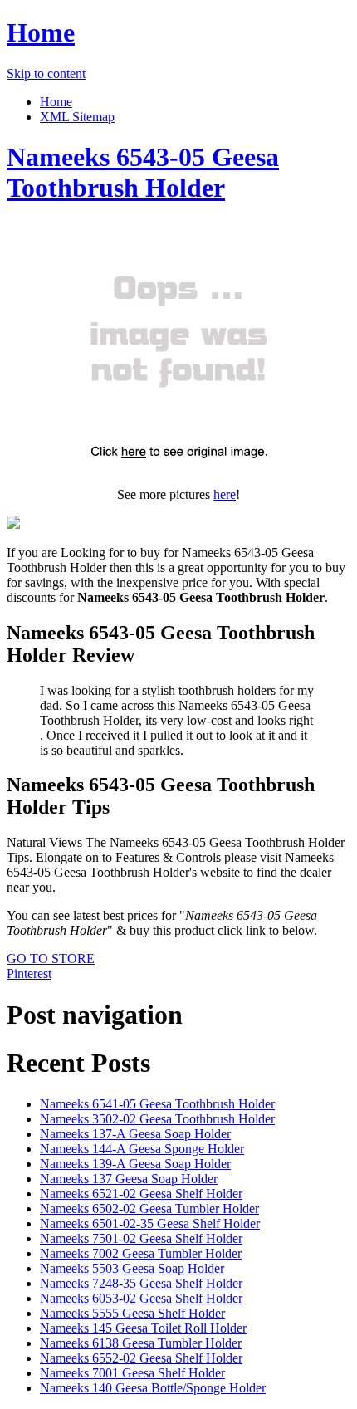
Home (41, 32)
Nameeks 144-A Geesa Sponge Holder (142, 1149)
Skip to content (46, 73)
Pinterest (29, 973)
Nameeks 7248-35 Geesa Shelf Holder (141, 1283)
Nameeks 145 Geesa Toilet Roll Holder (143, 1328)
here (224, 494)
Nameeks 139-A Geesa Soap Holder (135, 1164)
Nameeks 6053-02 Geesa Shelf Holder (141, 1298)
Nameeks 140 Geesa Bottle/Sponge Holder (153, 1388)
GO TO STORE (51, 959)
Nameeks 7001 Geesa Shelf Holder (132, 1373)
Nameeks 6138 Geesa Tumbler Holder (141, 1343)
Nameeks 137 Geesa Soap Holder (129, 1179)
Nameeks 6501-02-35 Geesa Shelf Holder (150, 1223)
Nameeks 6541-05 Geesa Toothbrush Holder (157, 1104)
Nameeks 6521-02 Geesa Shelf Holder (141, 1193)
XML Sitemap (77, 117)
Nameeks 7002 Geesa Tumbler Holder (141, 1253)
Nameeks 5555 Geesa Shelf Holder (132, 1313)
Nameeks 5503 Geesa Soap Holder (132, 1268)
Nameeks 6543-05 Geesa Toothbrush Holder (143, 172)
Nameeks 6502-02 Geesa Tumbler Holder (149, 1208)
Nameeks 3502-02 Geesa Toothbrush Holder (157, 1119)
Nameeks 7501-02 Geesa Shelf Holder (141, 1238)
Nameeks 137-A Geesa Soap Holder (135, 1134)
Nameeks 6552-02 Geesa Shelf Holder (141, 1358)
